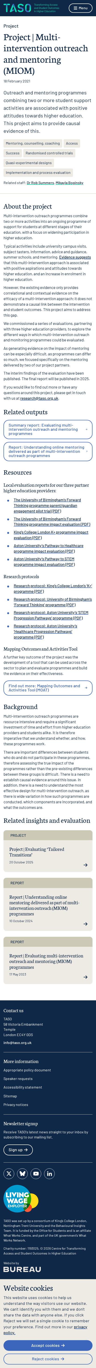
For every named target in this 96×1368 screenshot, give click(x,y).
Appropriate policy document (27, 1070)
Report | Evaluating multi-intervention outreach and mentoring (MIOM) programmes (46, 961)
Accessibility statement (22, 1087)
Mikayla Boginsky (69, 182)
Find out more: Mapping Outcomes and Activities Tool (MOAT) (44, 687)
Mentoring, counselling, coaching (33, 143)
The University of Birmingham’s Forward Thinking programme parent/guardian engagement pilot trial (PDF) (47, 505)
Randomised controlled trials (49, 153)
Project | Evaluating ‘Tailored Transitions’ (36, 852)
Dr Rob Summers (40, 182)
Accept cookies (45, 1345)
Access (72, 143)
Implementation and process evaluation (38, 172)
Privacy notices (15, 1104)
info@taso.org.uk (17, 1042)
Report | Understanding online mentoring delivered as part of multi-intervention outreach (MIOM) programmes (44, 905)
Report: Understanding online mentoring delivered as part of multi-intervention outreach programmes (46, 451)
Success (13, 153)
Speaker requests (18, 1078)
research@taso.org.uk (39, 398)
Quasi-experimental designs (29, 162)
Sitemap (10, 1096)
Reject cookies (45, 1358)
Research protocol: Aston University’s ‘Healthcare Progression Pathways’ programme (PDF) (45, 631)
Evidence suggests (75, 257)
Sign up (16, 1149)
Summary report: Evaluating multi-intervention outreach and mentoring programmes (43, 429)
